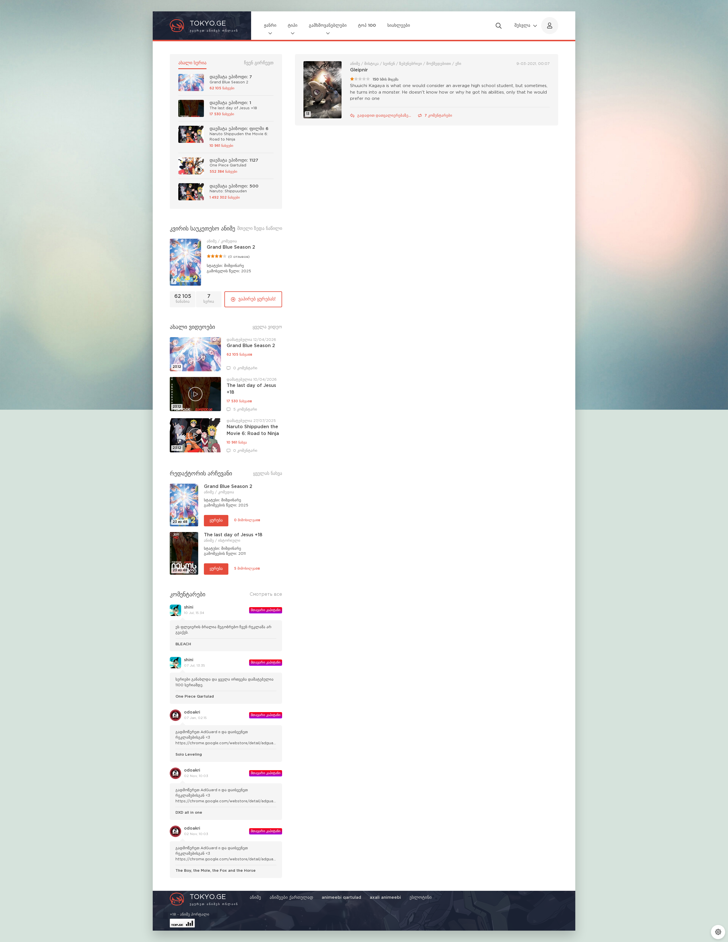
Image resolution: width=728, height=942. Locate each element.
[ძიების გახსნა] (499, 25)
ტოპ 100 (367, 25)
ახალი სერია (192, 63)
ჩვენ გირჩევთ (259, 63)
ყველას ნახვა (267, 473)
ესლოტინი (421, 897)
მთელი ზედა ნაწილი (259, 228)
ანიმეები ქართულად (291, 897)
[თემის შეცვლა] (718, 932)
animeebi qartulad (341, 897)
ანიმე (255, 897)
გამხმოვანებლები (328, 25)
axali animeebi (385, 897)
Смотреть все (266, 594)
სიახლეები (398, 25)
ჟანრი (270, 25)
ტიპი (292, 25)
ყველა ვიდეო (267, 327)
